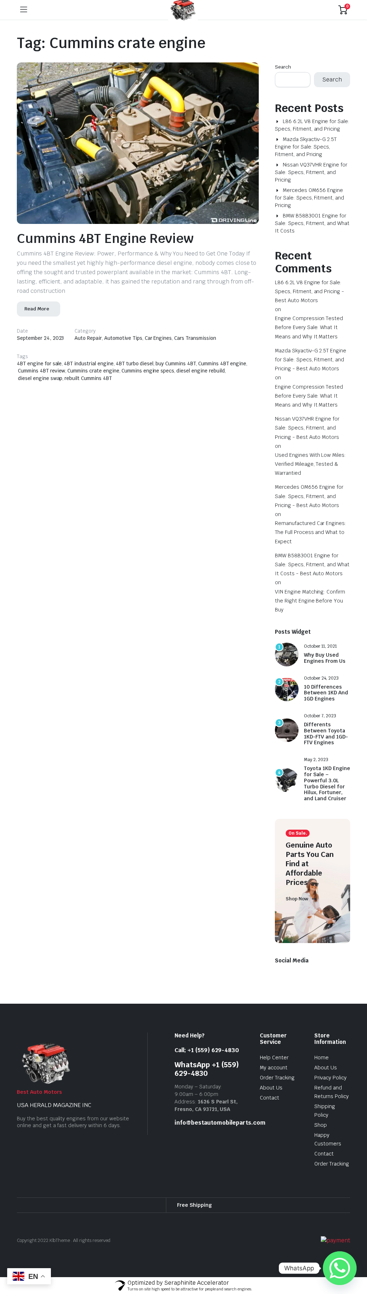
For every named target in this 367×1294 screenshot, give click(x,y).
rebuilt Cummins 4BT (88, 396)
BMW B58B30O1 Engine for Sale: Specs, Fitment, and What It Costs (312, 241)
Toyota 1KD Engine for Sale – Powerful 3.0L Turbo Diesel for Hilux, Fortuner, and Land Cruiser (327, 801)
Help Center (274, 1075)
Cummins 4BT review (41, 388)
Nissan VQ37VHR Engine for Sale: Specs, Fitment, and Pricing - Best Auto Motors (307, 445)
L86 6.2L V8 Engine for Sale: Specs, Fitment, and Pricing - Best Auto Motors (309, 309)
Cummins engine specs (147, 388)
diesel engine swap (40, 396)
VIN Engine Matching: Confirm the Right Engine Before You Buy (310, 618)
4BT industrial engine (88, 381)
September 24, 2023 (40, 355)
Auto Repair (88, 355)
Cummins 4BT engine (222, 381)
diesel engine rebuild (200, 388)
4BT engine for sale (39, 381)
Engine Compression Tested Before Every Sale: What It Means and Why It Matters (309, 345)
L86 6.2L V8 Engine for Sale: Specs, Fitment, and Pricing (312, 143)
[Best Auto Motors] (183, 27)
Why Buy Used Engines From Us (324, 676)
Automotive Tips (123, 355)
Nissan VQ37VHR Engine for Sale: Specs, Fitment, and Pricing (311, 190)
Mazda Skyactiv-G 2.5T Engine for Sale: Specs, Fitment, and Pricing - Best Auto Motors (310, 377)
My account (273, 1085)
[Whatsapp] (340, 1268)
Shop (320, 1142)
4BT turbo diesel (135, 381)
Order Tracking (277, 1095)
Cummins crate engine (93, 388)
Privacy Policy (330, 1095)
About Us (271, 1105)
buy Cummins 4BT (176, 381)
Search (283, 84)
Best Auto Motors (39, 1109)
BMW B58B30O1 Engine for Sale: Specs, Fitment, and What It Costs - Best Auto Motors (312, 582)
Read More (36, 326)
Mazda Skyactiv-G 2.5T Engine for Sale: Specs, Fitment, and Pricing (306, 164)
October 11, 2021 (320, 664)
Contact (269, 1115)
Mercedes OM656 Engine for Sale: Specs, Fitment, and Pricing (309, 215)
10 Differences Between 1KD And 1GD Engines (326, 710)
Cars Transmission (195, 355)
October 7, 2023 (320, 733)
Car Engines (158, 355)
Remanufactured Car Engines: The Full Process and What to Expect (310, 550)
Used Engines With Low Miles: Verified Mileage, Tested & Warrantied (310, 481)
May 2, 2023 (316, 777)
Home (321, 1075)
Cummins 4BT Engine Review (105, 256)
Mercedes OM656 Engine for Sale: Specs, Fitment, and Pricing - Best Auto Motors (309, 514)
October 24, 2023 (321, 696)
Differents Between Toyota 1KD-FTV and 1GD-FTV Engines (326, 751)
